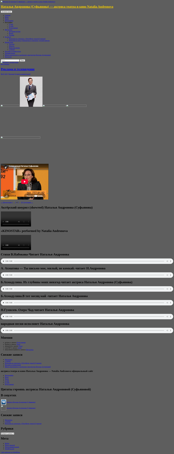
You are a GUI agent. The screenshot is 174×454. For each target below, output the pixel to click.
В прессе (8, 37)
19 (22, 202)
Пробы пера (9, 42)
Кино (7, 17)
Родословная (13, 28)
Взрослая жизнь (14, 48)
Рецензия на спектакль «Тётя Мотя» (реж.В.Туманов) (27, 39)
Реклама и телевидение (13, 51)
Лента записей (10, 445)
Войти (7, 443)
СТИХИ (12, 49)
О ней (11, 24)
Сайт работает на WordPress (10, 452)
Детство (11, 44)
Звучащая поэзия (14, 31)
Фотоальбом (9, 21)
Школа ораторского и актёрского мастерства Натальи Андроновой (28, 55)
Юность (11, 46)
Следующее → (28, 202)
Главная (7, 15)
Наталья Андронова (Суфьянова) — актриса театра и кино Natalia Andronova (57, 6)
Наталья (11, 74)
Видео (11, 33)
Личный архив (10, 53)
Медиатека (8, 30)
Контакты (8, 57)
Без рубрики (5, 64)
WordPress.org (9, 449)
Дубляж (11, 35)
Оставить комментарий (22, 74)
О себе (11, 26)
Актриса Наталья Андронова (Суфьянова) (21, 402)
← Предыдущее (6, 202)
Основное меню (6, 11)
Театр (7, 19)
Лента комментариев (12, 447)
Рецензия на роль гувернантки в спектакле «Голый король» (29, 40)
